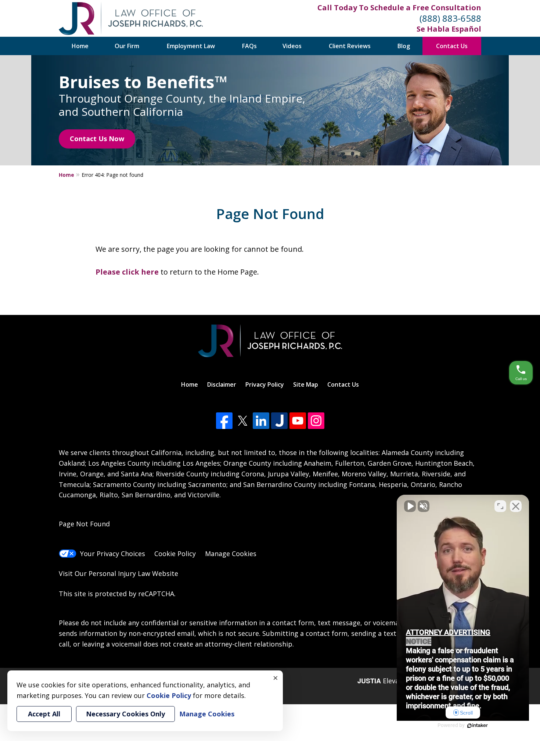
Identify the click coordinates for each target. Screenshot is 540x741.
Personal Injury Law (119, 573)
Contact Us (452, 46)
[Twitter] (242, 420)
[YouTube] (297, 420)
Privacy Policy (264, 384)
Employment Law (191, 46)
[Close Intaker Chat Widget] (516, 506)
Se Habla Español (449, 29)
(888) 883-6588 (450, 18)
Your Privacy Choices (112, 553)
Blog (403, 46)
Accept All (44, 713)
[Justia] (279, 420)
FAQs (249, 46)
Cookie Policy (175, 553)
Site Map (305, 384)
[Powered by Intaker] (478, 725)
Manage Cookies (230, 553)
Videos (292, 46)
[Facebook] (224, 420)
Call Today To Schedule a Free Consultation (399, 7)
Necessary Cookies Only (125, 713)
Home (80, 46)
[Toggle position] (500, 506)
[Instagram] (316, 420)
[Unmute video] (410, 506)
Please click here (127, 272)
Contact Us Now (97, 138)
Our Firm (127, 46)
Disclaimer (221, 384)
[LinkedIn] (261, 420)
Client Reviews (350, 46)
